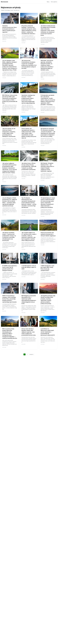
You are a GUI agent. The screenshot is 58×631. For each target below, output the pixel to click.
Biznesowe (4, 2)
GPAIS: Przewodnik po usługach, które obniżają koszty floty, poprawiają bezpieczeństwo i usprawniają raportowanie (9, 299)
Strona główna (54, 1)
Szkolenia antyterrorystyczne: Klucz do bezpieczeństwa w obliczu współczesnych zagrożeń (9, 29)
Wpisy (48, 1)
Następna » (32, 354)
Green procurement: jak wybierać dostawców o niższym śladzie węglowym (48, 234)
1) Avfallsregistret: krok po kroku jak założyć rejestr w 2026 (29, 267)
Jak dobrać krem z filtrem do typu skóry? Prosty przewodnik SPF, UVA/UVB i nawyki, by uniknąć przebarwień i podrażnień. (29, 166)
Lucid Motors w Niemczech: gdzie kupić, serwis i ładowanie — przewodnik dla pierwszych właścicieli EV (48, 332)
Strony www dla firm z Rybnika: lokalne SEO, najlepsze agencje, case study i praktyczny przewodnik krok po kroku (29, 332)
